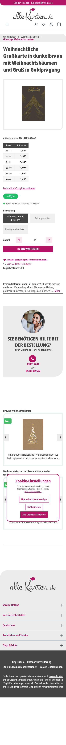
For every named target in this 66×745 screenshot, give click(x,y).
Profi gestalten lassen (15, 229)
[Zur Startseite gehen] (33, 14)
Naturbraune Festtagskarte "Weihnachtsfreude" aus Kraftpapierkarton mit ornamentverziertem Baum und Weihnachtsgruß (33, 457)
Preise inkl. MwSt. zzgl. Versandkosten (19, 188)
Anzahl (6, 239)
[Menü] (7, 24)
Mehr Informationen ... (33, 491)
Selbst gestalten (42, 218)
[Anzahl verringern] (19, 240)
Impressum (18, 662)
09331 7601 (33, 364)
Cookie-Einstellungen (51, 667)
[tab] (32, 287)
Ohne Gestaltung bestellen (15, 218)
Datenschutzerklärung (39, 662)
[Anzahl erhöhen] (49, 240)
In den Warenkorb (28, 249)
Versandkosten (56, 676)
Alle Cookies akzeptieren (34, 514)
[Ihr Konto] (51, 24)
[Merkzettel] (43, 24)
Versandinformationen (52, 686)
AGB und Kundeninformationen (20, 667)
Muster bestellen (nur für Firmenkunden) (27, 260)
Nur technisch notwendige (34, 499)
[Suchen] (36, 24)
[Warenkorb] (59, 24)
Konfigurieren (34, 506)
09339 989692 (33, 371)
